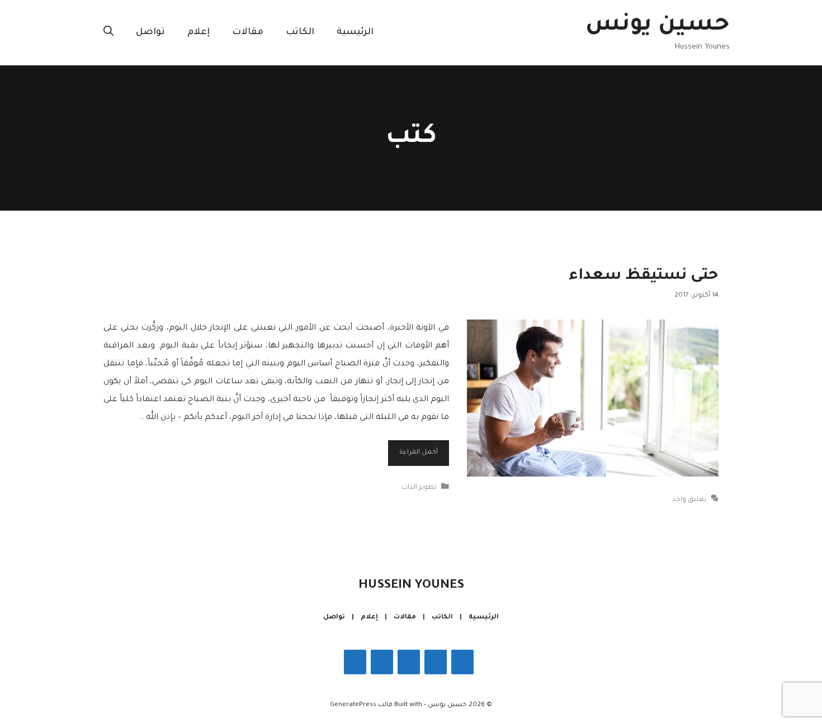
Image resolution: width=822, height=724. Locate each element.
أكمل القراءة (418, 452)
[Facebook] (462, 662)
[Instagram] (435, 662)
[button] (108, 32)
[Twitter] (409, 662)
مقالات (247, 32)
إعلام (198, 32)
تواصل (150, 32)
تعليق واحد (689, 499)
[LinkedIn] (382, 662)
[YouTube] (355, 662)
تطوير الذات (419, 487)
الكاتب (300, 32)
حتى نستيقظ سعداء (644, 276)
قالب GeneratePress (361, 705)
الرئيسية (355, 32)
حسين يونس (657, 26)
